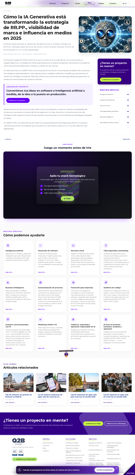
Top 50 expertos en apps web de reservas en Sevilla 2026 (115, 396)
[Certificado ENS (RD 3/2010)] (14, 452)
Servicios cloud (94, 445)
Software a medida (72, 443)
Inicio (5, 11)
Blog (9, 11)
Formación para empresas (94, 455)
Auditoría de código (113, 454)
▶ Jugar (67, 198)
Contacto (46, 451)
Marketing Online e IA (114, 458)
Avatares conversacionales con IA (96, 459)
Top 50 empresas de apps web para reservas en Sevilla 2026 (84, 396)
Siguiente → (127, 139)
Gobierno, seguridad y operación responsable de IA (96, 464)
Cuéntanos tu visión (93, 423)
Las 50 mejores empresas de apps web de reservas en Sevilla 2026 (50, 396)
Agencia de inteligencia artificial (73, 451)
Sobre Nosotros (48, 443)
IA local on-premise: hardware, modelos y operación (113, 464)
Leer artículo (10, 402)
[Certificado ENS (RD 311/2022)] (20, 452)
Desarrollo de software (114, 443)
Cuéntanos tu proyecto (18, 100)
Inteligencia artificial (95, 443)
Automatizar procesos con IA (75, 455)
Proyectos (46, 445)
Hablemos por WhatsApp (116, 423)
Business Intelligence (95, 450)
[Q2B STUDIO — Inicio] (8, 3)
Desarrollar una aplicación (74, 457)
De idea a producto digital (74, 460)
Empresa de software (72, 445)
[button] (128, 469)
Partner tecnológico (72, 448)
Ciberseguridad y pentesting (112, 446)
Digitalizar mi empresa (73, 463)
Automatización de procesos (113, 450)
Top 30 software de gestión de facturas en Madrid (18, 396)
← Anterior (7, 139)
